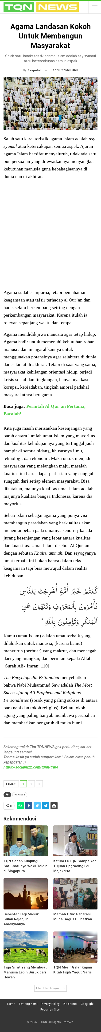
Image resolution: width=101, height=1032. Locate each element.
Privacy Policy (50, 1004)
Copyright (87, 1004)
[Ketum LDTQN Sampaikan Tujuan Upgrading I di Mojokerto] (75, 841)
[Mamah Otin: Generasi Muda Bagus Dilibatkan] (75, 893)
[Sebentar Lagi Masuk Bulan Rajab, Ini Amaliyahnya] (26, 893)
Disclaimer (70, 1004)
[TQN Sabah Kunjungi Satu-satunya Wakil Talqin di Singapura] (26, 841)
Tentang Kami (28, 1004)
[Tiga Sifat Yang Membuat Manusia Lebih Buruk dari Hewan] (26, 947)
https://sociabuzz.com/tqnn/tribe (31, 767)
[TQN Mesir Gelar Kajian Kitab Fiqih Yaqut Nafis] (75, 947)
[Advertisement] (50, 235)
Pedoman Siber (50, 1009)
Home (11, 1004)
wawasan (20, 794)
